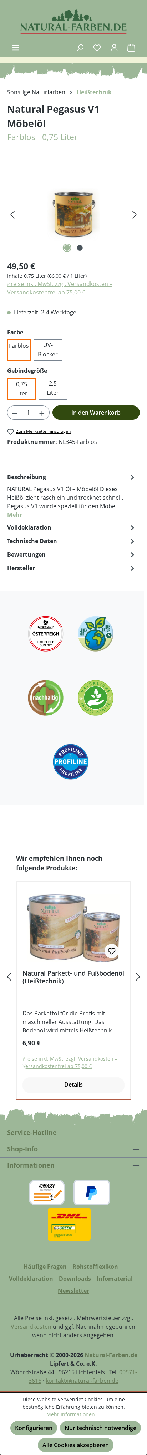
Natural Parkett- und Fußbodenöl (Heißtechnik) (73, 977)
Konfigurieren (33, 1428)
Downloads (75, 1279)
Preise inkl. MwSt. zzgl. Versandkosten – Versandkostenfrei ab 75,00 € (59, 288)
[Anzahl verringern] (14, 412)
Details (73, 1084)
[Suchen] (79, 47)
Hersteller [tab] (21, 568)
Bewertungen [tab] (26, 554)
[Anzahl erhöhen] (42, 412)
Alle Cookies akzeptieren (75, 1445)
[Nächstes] (134, 214)
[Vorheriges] (12, 214)
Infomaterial (115, 1279)
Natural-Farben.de (111, 1355)
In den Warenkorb (96, 412)
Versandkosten (31, 1327)
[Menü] (15, 47)
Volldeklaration (31, 1279)
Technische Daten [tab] (32, 541)
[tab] (71, 495)
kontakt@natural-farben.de (82, 1381)
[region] (73, 214)
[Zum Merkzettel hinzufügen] (112, 951)
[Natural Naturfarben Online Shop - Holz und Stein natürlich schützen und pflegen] (73, 21)
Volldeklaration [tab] (29, 527)
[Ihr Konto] (114, 47)
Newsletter (73, 1291)
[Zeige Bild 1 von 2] (67, 248)
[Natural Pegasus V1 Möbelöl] (73, 214)
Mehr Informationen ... (73, 1414)
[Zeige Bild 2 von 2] (80, 248)
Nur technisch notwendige (100, 1428)
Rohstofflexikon (95, 1266)
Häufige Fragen (45, 1266)
